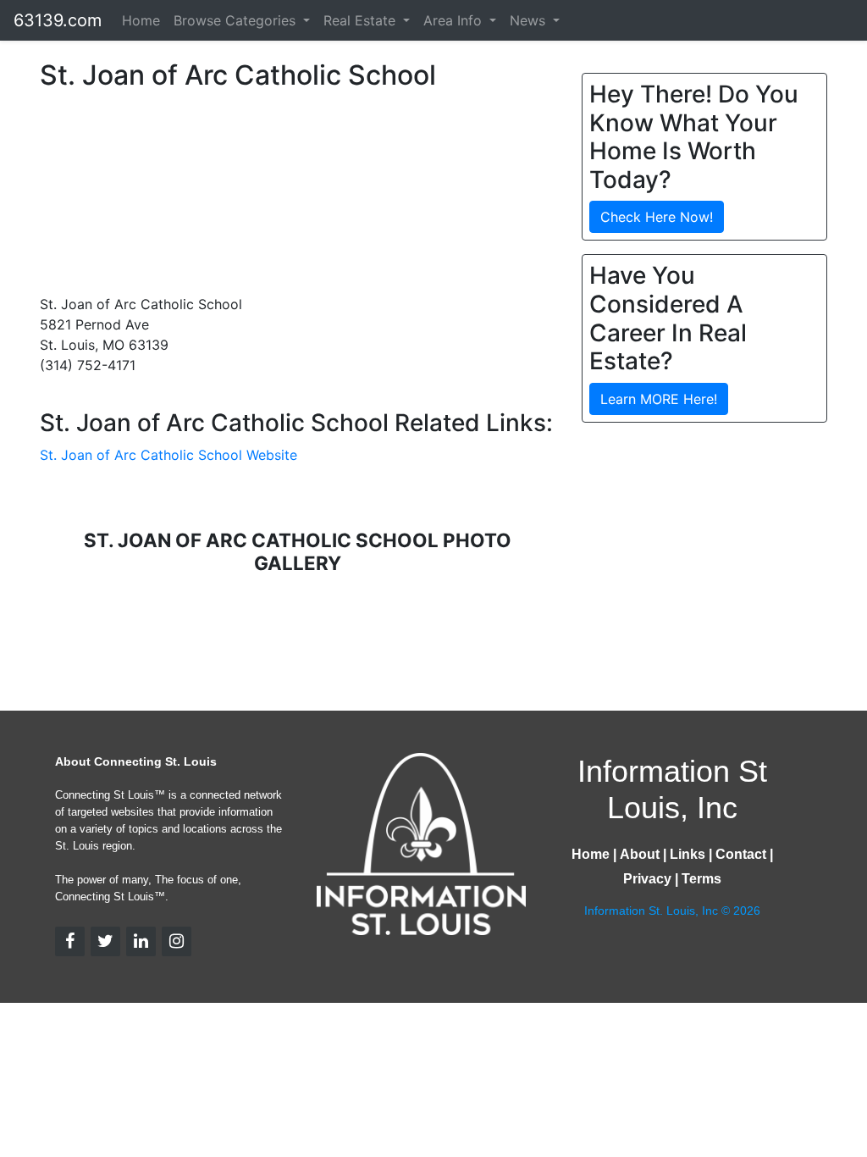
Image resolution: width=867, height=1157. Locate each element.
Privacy (647, 879)
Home (141, 20)
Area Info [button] (454, 20)
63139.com (58, 20)
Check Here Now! (656, 216)
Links (687, 854)
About (640, 854)
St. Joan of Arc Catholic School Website (168, 454)
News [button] (529, 20)
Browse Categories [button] (237, 20)
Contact (740, 854)
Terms (701, 879)
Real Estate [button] (361, 20)
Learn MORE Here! (658, 398)
